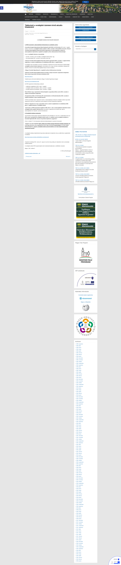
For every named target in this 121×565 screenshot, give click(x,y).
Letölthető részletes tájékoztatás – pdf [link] (32, 153)
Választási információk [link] (71, 14)
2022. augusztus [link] (79, 421)
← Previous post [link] (28, 156)
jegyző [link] (27, 31)
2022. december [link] (79, 414)
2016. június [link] (78, 552)
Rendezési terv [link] (76, 17)
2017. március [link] (79, 536)
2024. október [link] (79, 382)
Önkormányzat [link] (54, 14)
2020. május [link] (78, 469)
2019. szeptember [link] (80, 483)
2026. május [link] (78, 349)
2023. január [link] (78, 412)
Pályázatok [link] (45, 14)
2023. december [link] (79, 396)
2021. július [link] (78, 444)
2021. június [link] (78, 446)
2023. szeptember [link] (80, 402)
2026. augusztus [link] (79, 343)
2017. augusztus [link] (79, 527)
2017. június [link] (78, 530)
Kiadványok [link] (82, 14)
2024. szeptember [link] (80, 384)
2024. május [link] (78, 389)
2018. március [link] (79, 515)
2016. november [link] (79, 543)
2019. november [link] (79, 479)
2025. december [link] (79, 358)
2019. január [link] (78, 497)
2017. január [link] (78, 539)
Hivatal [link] (62, 14)
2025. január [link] (78, 377)
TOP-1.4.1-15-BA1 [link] (79, 157)
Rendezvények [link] (85, 17)
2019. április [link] (78, 492)
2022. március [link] (79, 430)
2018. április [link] (78, 513)
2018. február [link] (79, 516)
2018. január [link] (78, 518)
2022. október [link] (79, 418)
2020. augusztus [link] (79, 463)
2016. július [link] (78, 550)
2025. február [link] (79, 375)
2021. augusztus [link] (79, 442)
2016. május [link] (78, 553)
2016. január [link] (78, 560)
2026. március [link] (79, 352)
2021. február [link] (79, 453)
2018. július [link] (78, 507)
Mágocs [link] (29, 7)
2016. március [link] (79, 557)
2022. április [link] (78, 428)
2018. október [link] (79, 502)
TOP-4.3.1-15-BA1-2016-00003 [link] (82, 180)
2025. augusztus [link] (79, 365)
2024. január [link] (78, 395)
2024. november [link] (79, 380)
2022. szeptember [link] (80, 419)
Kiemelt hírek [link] (43, 17)
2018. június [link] (78, 509)
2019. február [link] (79, 495)
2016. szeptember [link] (80, 546)
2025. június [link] (78, 368)
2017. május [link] (78, 532)
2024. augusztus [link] (79, 386)
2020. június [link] (78, 467)
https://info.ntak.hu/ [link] (29, 76)
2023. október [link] (79, 400)
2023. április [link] (78, 409)
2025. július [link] (78, 366)
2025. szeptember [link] (80, 363)
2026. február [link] (79, 354)
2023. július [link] (78, 405)
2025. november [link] (79, 359)
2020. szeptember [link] (80, 462)
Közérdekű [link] (38, 14)
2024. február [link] (79, 393)
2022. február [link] (79, 432)
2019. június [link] (78, 488)
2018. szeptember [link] (80, 504)
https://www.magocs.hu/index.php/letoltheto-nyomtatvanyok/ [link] (37, 137)
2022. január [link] (78, 433)
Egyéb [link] (27, 33)
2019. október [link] (79, 481)
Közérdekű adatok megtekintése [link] (86, 295)
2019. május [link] (78, 490)
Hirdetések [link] (90, 14)
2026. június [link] (78, 347)
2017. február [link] (79, 537)
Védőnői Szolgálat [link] (36, 19)
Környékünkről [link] (52, 17)
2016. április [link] (78, 555)
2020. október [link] (79, 460)
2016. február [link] (79, 559)
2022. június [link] (78, 425)
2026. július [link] (78, 345)
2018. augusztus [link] (79, 506)
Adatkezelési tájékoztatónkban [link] (66, 2)
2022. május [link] (78, 426)
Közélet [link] (61, 17)
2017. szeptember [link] (80, 525)
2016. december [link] (79, 541)
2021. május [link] (78, 447)
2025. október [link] (79, 361)
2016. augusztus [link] (79, 548)
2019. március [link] (79, 493)
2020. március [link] (79, 472)
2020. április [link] (78, 470)
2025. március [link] (79, 373)
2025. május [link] (78, 370)
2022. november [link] (79, 416)
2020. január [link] (78, 476)
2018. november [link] (79, 500)
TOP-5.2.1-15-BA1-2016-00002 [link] (82, 174)
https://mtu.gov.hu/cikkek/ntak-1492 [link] (32, 81)
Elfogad (85, 2)
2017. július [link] (78, 529)
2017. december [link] (79, 520)
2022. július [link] (78, 423)
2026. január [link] (78, 356)
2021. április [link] (78, 449)
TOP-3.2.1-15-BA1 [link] (79, 145)
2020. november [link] (79, 458)
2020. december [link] (79, 456)
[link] (1, 8)
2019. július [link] (78, 486)
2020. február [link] (79, 474)
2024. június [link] (78, 388)
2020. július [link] (78, 465)
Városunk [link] (31, 14)
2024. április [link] (78, 391)
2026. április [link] (78, 350)
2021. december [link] (79, 435)
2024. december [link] (79, 379)
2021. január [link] (78, 455)
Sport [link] (92, 17)
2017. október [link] (79, 523)
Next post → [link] (68, 156)
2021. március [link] (79, 451)
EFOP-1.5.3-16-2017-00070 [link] (81, 139)
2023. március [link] (79, 410)
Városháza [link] (27, 19)
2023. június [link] (78, 407)
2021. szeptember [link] (80, 440)
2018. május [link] (78, 511)
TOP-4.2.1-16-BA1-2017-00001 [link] (82, 168)
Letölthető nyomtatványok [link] (31, 17)
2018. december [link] (79, 499)
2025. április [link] (78, 372)
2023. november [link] (79, 398)
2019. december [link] (79, 477)
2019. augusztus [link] (79, 485)
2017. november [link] (79, 522)
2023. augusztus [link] (79, 403)
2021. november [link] (79, 437)
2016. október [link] (79, 545)
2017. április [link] (78, 534)
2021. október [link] (79, 439)
